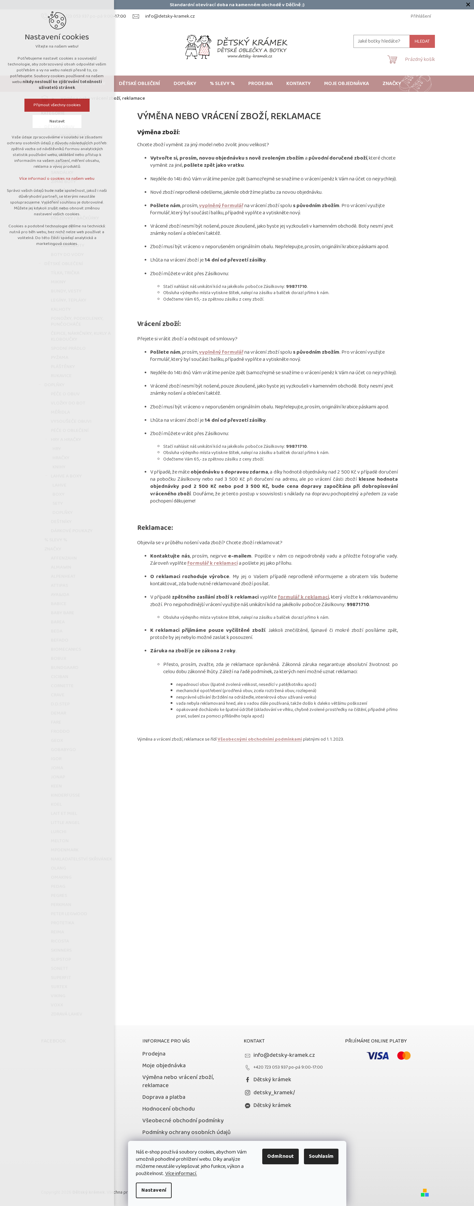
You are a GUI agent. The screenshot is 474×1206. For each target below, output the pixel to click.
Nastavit (57, 121)
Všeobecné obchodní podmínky (182, 1120)
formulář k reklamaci (212, 563)
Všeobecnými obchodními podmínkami (260, 739)
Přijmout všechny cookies (57, 105)
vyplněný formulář (221, 206)
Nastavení (153, 1190)
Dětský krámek (272, 1079)
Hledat (422, 41)
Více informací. (181, 1174)
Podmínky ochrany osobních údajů (186, 1132)
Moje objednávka (164, 1065)
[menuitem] (139, 84)
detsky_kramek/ (274, 1092)
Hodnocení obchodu (168, 1109)
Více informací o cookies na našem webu (57, 178)
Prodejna (153, 1053)
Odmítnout (280, 1156)
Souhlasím (321, 1156)
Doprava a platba (163, 1097)
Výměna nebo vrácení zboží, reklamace (178, 1081)
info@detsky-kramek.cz (284, 1055)
